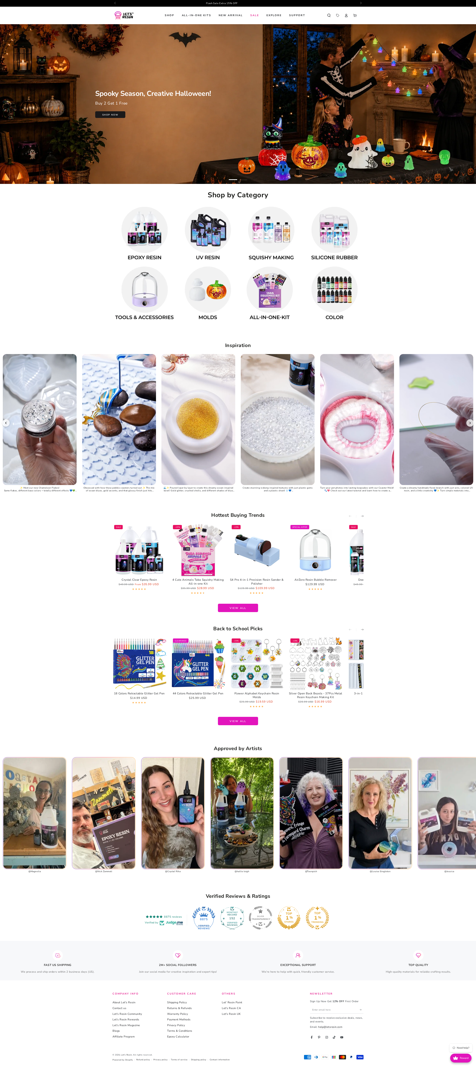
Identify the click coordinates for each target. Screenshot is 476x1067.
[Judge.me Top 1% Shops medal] (289, 918)
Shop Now (110, 114)
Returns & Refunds (179, 1008)
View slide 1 (233, 177)
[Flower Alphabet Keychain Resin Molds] (257, 663)
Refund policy (143, 1059)
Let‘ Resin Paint (232, 1002)
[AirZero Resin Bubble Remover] (315, 550)
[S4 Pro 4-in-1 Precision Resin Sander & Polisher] (257, 550)
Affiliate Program (123, 1036)
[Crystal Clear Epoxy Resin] (139, 550)
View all (238, 608)
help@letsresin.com (330, 1027)
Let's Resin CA (231, 1008)
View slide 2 (243, 177)
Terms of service (179, 1059)
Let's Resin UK (231, 1014)
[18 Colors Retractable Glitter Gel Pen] (139, 663)
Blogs (116, 1031)
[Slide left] (115, 3)
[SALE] (337, 15)
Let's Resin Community (127, 1014)
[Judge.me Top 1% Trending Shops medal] (317, 918)
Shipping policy (198, 1059)
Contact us (119, 1008)
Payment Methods (178, 1019)
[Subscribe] (362, 1010)
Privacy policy (160, 1059)
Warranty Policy (177, 1014)
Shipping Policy (177, 1002)
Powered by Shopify (122, 1059)
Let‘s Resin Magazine (126, 1025)
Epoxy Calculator (178, 1036)
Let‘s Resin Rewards (125, 1019)
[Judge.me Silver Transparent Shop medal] (260, 918)
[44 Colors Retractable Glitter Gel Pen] (198, 663)
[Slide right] (361, 3)
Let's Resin (126, 1054)
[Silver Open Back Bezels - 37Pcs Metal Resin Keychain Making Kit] (315, 663)
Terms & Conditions (179, 1031)
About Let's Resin (123, 1002)
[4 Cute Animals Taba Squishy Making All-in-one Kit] (198, 550)
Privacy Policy (176, 1025)
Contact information (220, 1059)
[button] (328, 15)
